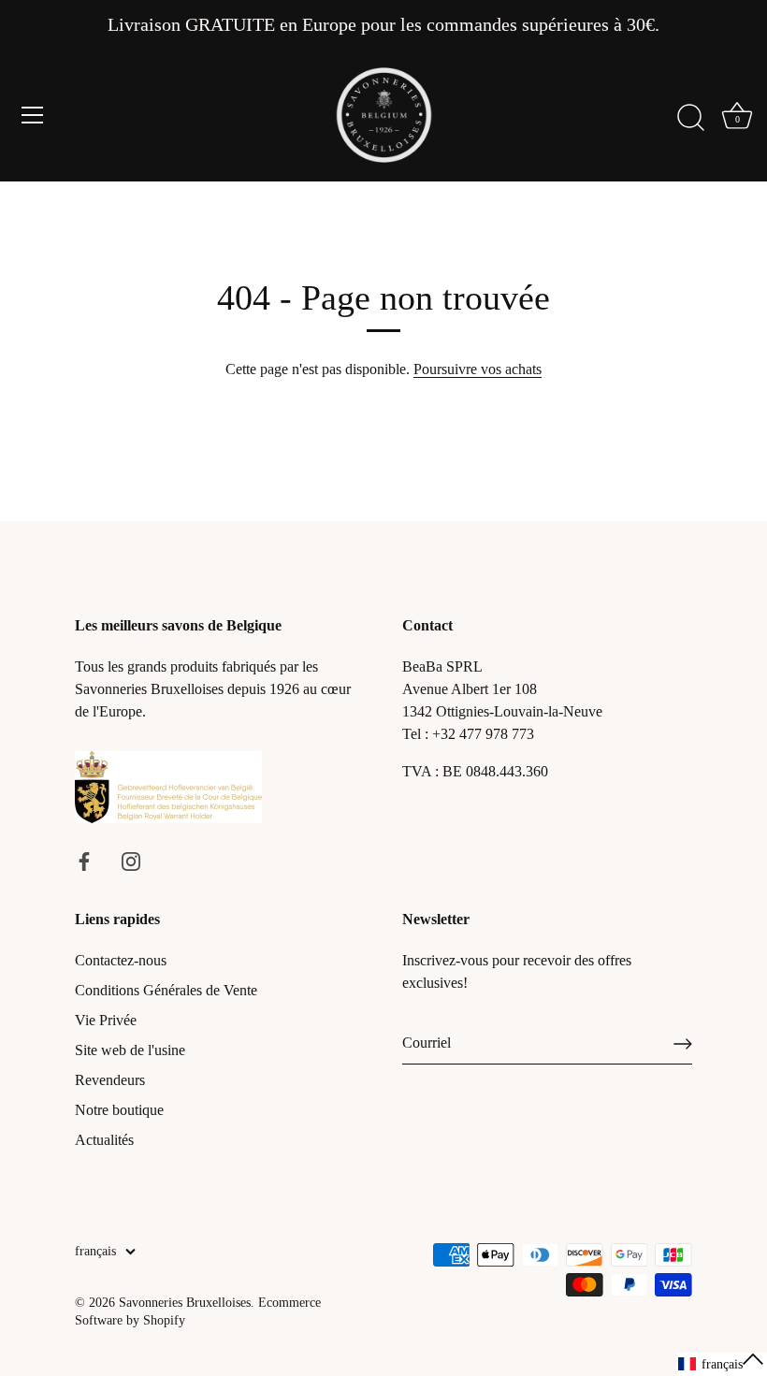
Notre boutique (119, 1110)
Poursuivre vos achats (477, 369)
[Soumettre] (682, 1044)
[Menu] (32, 115)
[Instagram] (131, 859)
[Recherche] (690, 117)
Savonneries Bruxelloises (185, 1303)
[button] (721, 1364)
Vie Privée (106, 1020)
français (95, 1251)
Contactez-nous (120, 960)
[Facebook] (84, 859)
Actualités (104, 1140)
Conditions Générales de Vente (166, 990)
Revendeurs (110, 1080)
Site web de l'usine (130, 1050)
